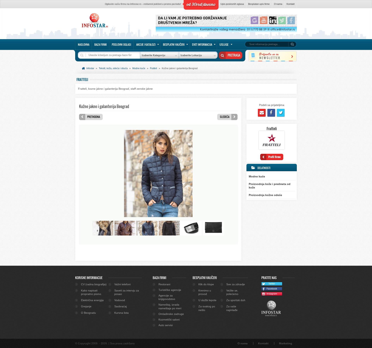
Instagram (272, 293)
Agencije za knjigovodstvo (166, 297)
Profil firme (274, 157)
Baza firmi (100, 44)
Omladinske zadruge (171, 313)
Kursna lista (121, 312)
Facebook (272, 288)
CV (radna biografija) (94, 284)
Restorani (164, 284)
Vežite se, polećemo (232, 292)
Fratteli (153, 68)
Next (230, 228)
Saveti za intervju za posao (126, 292)
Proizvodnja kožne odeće (265, 195)
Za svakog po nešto (206, 308)
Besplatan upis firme (259, 4)
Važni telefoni (122, 284)
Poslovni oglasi (121, 44)
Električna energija (92, 300)
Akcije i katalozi (146, 44)
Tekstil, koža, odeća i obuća (113, 68)
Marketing (285, 343)
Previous (86, 228)
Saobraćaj (120, 306)
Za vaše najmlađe (232, 308)
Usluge (224, 44)
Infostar (90, 68)
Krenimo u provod (204, 292)
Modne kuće (138, 68)
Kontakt (290, 4)
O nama (278, 4)
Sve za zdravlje (235, 284)
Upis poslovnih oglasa (232, 4)
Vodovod (119, 300)
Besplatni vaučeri (174, 44)
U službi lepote (207, 300)
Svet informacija (202, 44)
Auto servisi (165, 325)
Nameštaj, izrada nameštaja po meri (169, 306)
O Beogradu (88, 312)
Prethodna (93, 117)
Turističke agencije (169, 289)
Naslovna (83, 44)
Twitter (271, 283)
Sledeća (224, 117)
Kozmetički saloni (169, 319)
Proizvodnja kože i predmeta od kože (269, 185)
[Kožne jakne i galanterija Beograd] (158, 216)
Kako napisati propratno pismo (91, 292)
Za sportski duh (235, 300)
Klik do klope (206, 284)
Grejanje (86, 306)
